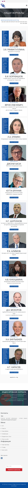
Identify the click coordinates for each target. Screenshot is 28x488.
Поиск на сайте (5, 439)
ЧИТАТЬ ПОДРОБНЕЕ (14, 54)
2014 (21, 21)
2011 (21, 23)
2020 (7, 21)
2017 (14, 21)
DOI (3, 425)
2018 (12, 21)
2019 (10, 21)
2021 (5, 21)
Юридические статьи (6, 436)
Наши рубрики (5, 431)
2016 (17, 21)
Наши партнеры (5, 444)
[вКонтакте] (2, 458)
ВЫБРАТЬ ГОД (14, 377)
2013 (24, 21)
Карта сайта (4, 450)
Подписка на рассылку (14, 469)
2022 (2, 21)
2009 (26, 23)
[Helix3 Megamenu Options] (26, 5)
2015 (19, 21)
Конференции (5, 433)
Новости (4, 428)
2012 (26, 21)
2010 (24, 23)
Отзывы (3, 447)
